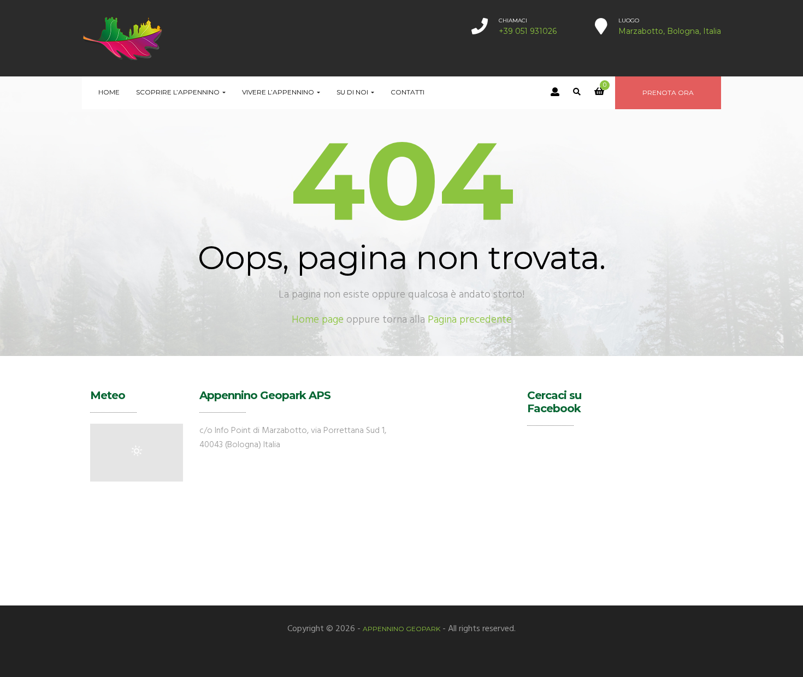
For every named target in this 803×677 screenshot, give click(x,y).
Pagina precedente (470, 320)
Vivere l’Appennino (279, 92)
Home (109, 92)
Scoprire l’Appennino (178, 92)
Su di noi (353, 92)
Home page (318, 320)
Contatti (407, 92)
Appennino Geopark (401, 629)
